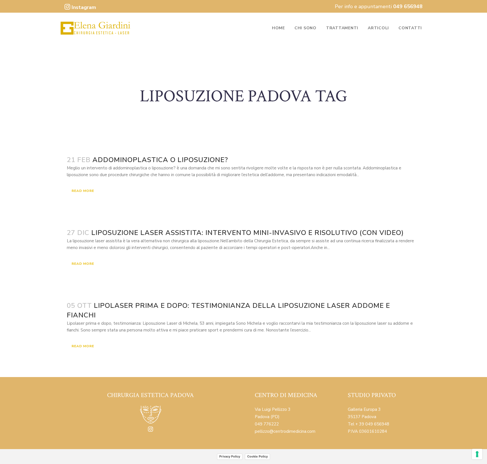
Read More (83, 191)
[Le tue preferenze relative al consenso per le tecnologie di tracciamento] (477, 454)
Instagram (83, 7)
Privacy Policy (229, 456)
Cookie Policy (257, 456)
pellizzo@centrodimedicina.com (285, 431)
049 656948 (407, 6)
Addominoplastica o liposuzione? (160, 159)
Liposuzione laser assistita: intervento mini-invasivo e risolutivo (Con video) (247, 232)
